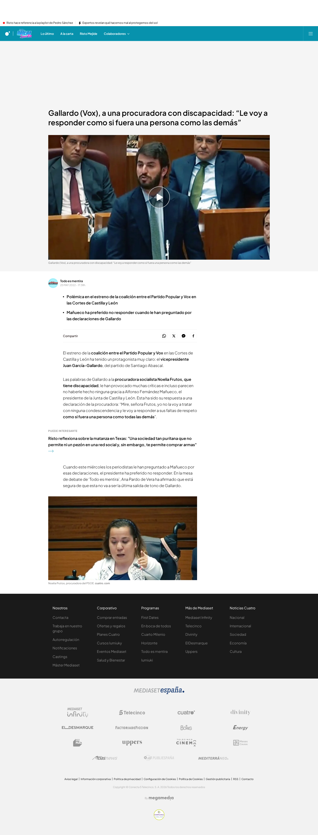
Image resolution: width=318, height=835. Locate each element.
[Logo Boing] (186, 727)
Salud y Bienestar (111, 660)
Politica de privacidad (127, 779)
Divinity (191, 634)
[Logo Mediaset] (159, 692)
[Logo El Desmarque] (77, 727)
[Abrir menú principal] (310, 33)
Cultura (236, 651)
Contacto (247, 779)
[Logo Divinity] (241, 712)
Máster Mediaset (66, 665)
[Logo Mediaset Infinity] (77, 712)
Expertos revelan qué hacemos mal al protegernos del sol (120, 23)
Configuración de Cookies (160, 779)
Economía (238, 643)
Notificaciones (65, 648)
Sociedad (238, 634)
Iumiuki (147, 660)
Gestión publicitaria (218, 779)
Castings (60, 656)
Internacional (240, 626)
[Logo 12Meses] (240, 743)
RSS (235, 779)
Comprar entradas (112, 617)
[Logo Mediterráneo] (213, 758)
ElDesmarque (196, 643)
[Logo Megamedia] (161, 798)
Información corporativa (96, 779)
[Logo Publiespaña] (159, 758)
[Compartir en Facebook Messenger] (183, 336)
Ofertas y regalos (111, 626)
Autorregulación (66, 639)
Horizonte (149, 643)
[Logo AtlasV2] (104, 758)
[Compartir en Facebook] (193, 336)
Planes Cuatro (108, 634)
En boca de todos (156, 626)
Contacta (60, 617)
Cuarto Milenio (153, 634)
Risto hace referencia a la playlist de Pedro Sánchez (39, 23)
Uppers (191, 651)
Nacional (237, 617)
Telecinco (193, 626)
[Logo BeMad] (77, 742)
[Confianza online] (159, 818)
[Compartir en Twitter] (174, 336)
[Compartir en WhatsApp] (164, 336)
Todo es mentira (71, 280)
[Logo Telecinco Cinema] (186, 743)
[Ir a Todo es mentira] (24, 33)
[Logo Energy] (240, 727)
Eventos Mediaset (111, 651)
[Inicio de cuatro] (7, 33)
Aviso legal (71, 779)
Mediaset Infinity (198, 617)
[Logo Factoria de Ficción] (132, 727)
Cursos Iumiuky (109, 643)
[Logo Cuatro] (186, 712)
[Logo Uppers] (132, 742)
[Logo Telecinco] (132, 712)
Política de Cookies (191, 779)
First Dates (150, 617)
